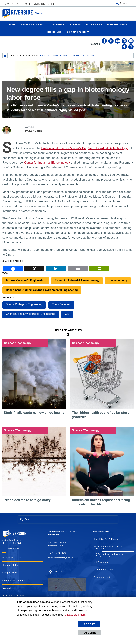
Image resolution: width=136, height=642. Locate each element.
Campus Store (9, 573)
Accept (89, 624)
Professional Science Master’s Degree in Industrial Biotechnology (84, 148)
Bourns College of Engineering (24, 304)
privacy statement (75, 614)
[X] (34, 268)
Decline (90, 632)
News (39, 13)
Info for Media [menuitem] (117, 24)
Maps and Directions (13, 595)
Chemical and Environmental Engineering (30, 314)
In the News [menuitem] (94, 24)
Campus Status (10, 565)
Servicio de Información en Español (108, 547)
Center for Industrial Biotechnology (47, 162)
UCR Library (9, 557)
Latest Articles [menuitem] (32, 24)
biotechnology (118, 280)
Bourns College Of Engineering (25, 280)
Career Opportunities (13, 580)
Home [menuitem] (12, 24)
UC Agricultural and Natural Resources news (109, 555)
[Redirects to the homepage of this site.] (5, 55)
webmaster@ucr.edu (64, 557)
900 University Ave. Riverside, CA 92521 (58, 544)
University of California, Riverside (29, 4)
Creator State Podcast (105, 569)
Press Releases (61, 304)
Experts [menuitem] (75, 24)
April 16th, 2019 (27, 55)
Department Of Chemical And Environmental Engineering (42, 290)
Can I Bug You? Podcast (107, 539)
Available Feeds (102, 577)
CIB (67, 314)
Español (6, 588)
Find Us (57, 571)
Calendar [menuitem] (58, 24)
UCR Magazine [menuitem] (76, 31)
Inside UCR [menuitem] (54, 31)
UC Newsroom (101, 562)
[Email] (78, 268)
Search (123, 3)
